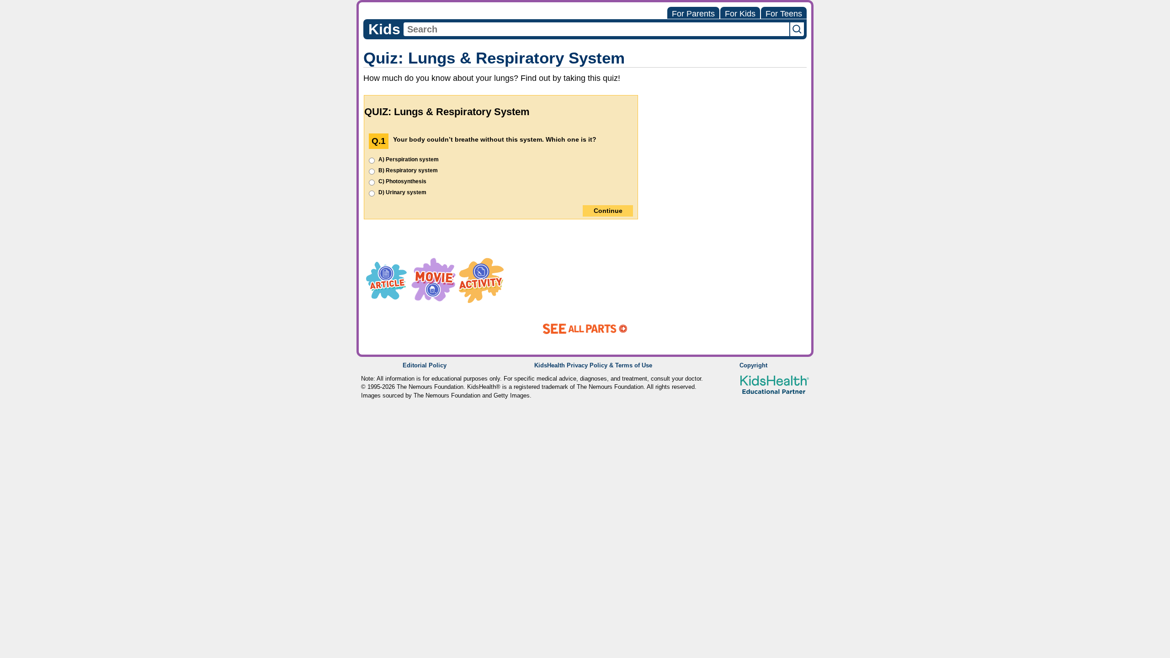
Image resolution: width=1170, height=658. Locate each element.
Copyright (753, 365)
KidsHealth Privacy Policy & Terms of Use (593, 365)
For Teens (784, 13)
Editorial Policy (425, 365)
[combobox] (596, 29)
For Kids (740, 13)
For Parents (693, 13)
